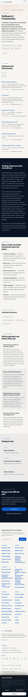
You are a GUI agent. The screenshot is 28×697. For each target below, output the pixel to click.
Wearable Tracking (6, 608)
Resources (17, 608)
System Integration (19, 594)
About (16, 617)
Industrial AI (5, 597)
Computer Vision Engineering (19, 576)
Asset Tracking (5, 603)
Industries (17, 600)
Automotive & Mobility (7, 611)
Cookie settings (5, 668)
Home (3, 10)
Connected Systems (20, 562)
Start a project (14, 509)
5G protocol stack (6, 572)
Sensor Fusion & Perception (19, 579)
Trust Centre (18, 614)
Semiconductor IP (19, 547)
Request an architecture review (14, 513)
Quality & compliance (20, 611)
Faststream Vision (6, 553)
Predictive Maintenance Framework (11, 145)
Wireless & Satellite (6, 620)
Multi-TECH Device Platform (9, 82)
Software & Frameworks (18, 560)
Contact (17, 623)
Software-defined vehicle (6, 584)
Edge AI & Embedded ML (20, 573)
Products (8, 10)
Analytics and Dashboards (9, 133)
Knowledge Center (19, 605)
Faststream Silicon (6, 547)
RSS (20, 668)
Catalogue (5, 53)
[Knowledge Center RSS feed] (21, 658)
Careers (17, 620)
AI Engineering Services (18, 570)
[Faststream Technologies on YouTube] (6, 658)
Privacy (3, 665)
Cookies (8, 665)
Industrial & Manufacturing (8, 320)
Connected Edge (6, 556)
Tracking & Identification (18, 557)
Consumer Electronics (20, 320)
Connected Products (7, 600)
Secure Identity (5, 617)
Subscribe (22, 539)
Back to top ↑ (5, 639)
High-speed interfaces (7, 578)
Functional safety (6, 586)
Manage (7, 690)
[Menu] (24, 2)
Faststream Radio (6, 550)
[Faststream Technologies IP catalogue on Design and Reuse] (17, 658)
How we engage (19, 597)
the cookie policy (14, 684)
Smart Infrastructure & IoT (8, 316)
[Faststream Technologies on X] (10, 658)
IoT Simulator (5, 95)
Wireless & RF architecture (5, 575)
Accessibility (18, 665)
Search (16, 668)
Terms (12, 665)
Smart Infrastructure (7, 614)
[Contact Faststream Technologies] (25, 658)
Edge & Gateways (19, 553)
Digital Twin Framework (8, 110)
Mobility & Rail (5, 562)
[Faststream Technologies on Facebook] (14, 658)
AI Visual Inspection (20, 587)
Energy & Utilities (6, 323)
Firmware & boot (6, 581)
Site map (11, 668)
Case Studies (18, 603)
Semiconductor (5, 594)
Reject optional (19, 690)
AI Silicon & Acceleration (18, 582)
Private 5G (4, 623)
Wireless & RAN (19, 550)
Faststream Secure (6, 559)
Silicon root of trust (6, 569)
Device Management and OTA (10, 122)
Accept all (14, 693)
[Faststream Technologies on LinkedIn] (3, 658)
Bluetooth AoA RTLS (7, 605)
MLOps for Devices (19, 584)
